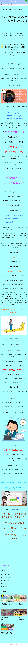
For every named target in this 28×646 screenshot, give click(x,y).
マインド (5, 583)
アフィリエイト (6, 577)
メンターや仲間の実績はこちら (14, 183)
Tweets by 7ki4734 (6, 565)
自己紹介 (5, 586)
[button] (2, 2)
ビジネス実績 (6, 580)
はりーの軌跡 (6, 574)
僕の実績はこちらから (14, 178)
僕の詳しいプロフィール (14, 132)
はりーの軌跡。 (14, 2)
